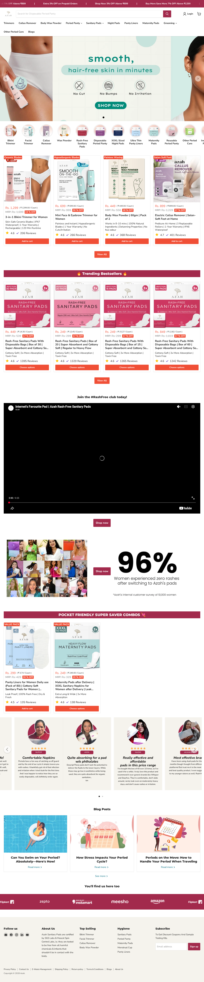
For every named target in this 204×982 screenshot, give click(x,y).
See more (100, 876)
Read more (34, 867)
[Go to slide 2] (103, 117)
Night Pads (114, 23)
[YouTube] (27, 935)
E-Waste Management (42, 969)
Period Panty (73, 23)
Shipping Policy (61, 969)
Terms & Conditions (94, 969)
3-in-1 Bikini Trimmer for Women (26, 217)
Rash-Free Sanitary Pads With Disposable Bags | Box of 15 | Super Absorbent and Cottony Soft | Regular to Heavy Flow (126, 344)
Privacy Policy (10, 969)
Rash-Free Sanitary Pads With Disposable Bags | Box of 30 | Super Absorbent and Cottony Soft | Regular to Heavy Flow (26, 344)
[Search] (167, 13)
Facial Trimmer (87, 938)
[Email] (6, 935)
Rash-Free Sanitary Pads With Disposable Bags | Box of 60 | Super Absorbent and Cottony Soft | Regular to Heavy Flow (176, 344)
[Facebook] (11, 935)
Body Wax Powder (51, 23)
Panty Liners (131, 23)
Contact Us (24, 969)
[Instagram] (16, 935)
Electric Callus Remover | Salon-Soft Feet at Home (175, 217)
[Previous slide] (6, 79)
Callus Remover (27, 23)
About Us (119, 969)
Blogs (31, 31)
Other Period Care (14, 31)
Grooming (169, 23)
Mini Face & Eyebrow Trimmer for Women (76, 217)
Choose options (27, 367)
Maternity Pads (150, 23)
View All (102, 254)
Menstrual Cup (125, 947)
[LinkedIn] (22, 935)
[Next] (194, 749)
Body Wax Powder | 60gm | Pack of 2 (125, 217)
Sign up (194, 946)
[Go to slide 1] (100, 117)
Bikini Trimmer (87, 934)
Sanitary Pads (94, 23)
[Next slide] (198, 79)
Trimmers (9, 23)
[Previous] (7, 749)
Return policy (77, 969)
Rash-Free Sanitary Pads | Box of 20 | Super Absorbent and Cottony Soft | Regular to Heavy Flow (76, 344)
